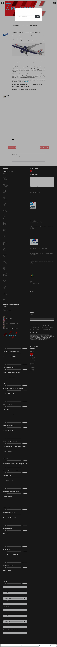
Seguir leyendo (28, 19)
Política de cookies (23, 645)
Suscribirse (37, 16)
